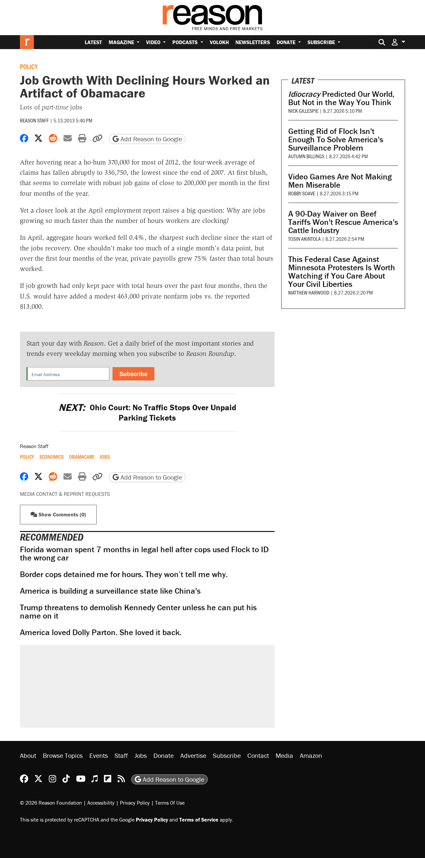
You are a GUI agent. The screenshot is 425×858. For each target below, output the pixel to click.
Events (98, 755)
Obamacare (81, 456)
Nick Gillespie (303, 110)
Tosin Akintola (304, 238)
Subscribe (321, 42)
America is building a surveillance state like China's (110, 591)
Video (154, 42)
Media (284, 755)
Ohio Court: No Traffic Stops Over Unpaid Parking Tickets (147, 412)
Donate (287, 42)
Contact (258, 755)
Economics (52, 456)
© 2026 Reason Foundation (51, 802)
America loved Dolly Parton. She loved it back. (101, 632)
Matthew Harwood (308, 292)
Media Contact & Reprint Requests (65, 494)
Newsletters (252, 42)
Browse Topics (63, 755)
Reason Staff (34, 120)
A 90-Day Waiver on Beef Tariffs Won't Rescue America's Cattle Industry (343, 222)
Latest (93, 42)
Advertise (193, 755)
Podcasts (185, 42)
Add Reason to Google (150, 139)
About (28, 755)
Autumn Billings (306, 156)
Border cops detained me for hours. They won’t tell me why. (124, 574)
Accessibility (101, 802)
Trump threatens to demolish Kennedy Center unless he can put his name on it (138, 611)
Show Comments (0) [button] (61, 514)
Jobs (105, 456)
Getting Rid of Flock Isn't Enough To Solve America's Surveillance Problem (335, 139)
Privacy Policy (135, 802)
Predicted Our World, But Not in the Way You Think (341, 98)
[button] (398, 42)
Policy (29, 66)
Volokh (219, 42)
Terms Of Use (170, 802)
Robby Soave (301, 193)
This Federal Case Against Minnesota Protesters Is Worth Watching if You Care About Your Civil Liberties (341, 271)
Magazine (122, 42)
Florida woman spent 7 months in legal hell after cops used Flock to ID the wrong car (144, 553)
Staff (121, 755)
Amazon (311, 755)
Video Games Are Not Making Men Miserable (340, 180)
